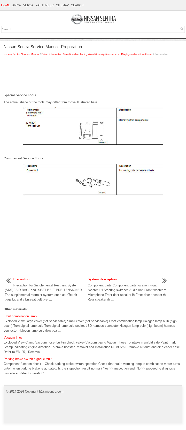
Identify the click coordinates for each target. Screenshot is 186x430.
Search (77, 5)
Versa (28, 5)
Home (5, 5)
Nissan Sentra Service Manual (21, 54)
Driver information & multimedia (59, 54)
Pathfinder (45, 5)
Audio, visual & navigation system (99, 54)
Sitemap (62, 5)
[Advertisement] (93, 75)
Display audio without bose (136, 54)
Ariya (16, 5)
